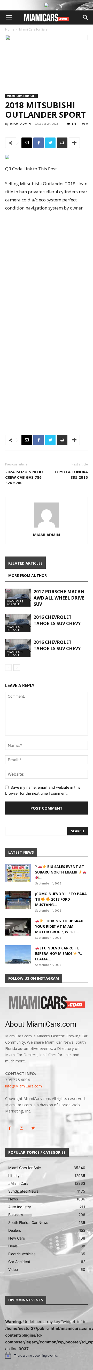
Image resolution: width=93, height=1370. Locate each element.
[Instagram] (21, 1128)
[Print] (62, 142)
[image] (46, 1002)
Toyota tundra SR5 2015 (71, 474)
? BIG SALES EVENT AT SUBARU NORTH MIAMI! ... (59, 872)
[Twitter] (50, 142)
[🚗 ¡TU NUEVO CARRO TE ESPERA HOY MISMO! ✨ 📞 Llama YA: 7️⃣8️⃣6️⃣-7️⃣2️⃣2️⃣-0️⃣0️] (18, 954)
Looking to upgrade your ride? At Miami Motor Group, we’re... (60, 926)
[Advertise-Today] (46, 5)
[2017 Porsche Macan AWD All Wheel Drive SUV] (18, 598)
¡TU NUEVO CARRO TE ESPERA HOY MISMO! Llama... (57, 953)
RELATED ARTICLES (25, 563)
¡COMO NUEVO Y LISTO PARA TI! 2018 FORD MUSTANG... (61, 899)
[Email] (26, 142)
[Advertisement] (46, 266)
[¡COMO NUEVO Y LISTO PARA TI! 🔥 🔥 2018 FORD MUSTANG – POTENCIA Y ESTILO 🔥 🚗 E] (18, 900)
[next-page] (16, 667)
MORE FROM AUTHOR (27, 575)
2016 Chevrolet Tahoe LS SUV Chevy (57, 620)
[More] (74, 142)
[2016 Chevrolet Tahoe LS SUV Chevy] (18, 623)
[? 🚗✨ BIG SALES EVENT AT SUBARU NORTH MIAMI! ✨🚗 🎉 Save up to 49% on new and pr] (18, 873)
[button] (9, 17)
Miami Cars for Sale (33, 29)
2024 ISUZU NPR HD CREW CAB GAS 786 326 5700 (24, 477)
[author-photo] (46, 527)
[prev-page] (8, 667)
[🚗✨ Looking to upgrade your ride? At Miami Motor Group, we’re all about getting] (18, 927)
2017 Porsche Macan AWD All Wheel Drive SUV (59, 598)
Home (9, 29)
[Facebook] (38, 142)
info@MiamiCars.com (23, 1085)
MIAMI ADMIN (20, 123)
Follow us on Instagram (33, 978)
